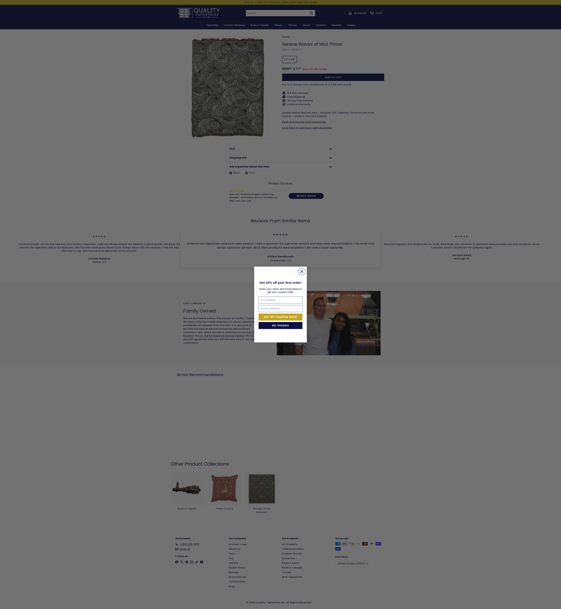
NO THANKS (280, 325)
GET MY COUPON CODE (280, 317)
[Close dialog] (301, 271)
